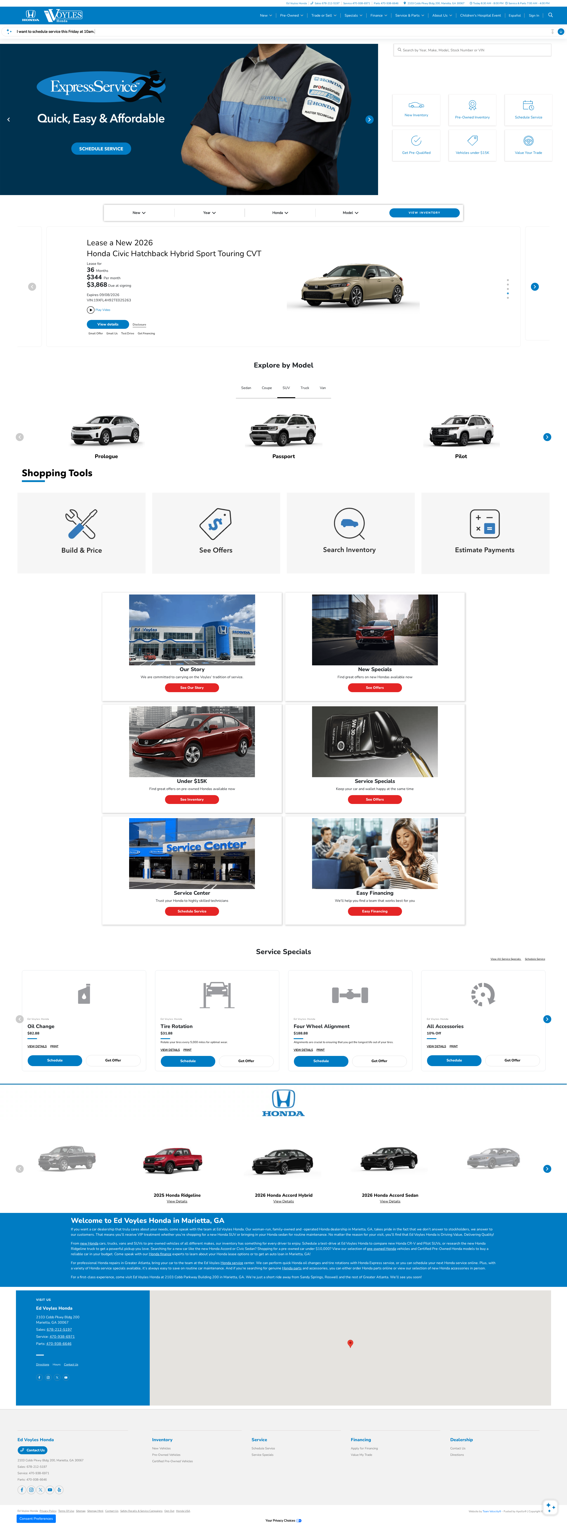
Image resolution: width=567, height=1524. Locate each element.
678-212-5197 (59, 1323)
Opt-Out (169, 1504)
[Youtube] (66, 1370)
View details (107, 318)
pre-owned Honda (381, 1242)
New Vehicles (161, 1442)
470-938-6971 (62, 1330)
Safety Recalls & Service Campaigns (141, 1504)
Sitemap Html (95, 1504)
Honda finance (160, 1247)
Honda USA (183, 1504)
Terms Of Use (66, 1504)
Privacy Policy (48, 1504)
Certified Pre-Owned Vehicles (172, 1454)
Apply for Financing (364, 1442)
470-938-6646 (59, 1337)
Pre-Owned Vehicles (166, 1448)
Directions (42, 1358)
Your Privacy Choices (281, 1514)
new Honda (89, 1236)
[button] (350, 1337)
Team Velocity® (492, 1505)
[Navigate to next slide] (374, 119)
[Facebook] (39, 1370)
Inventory (162, 1433)
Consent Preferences (36, 1518)
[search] (550, 15)
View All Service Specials (506, 952)
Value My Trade (361, 1448)
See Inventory (192, 792)
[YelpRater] (59, 1483)
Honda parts (292, 1261)
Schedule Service (192, 904)
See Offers (375, 681)
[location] (405, 3)
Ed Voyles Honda (27, 1504)
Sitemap (80, 1504)
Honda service (232, 1256)
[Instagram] (48, 1370)
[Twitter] (57, 1370)
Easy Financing (375, 904)
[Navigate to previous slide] (3, 119)
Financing (361, 1433)
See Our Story (192, 681)
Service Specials (263, 1448)
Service (259, 1433)
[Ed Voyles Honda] (55, 15)
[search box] (472, 50)
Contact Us (71, 1358)
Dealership (461, 1433)
